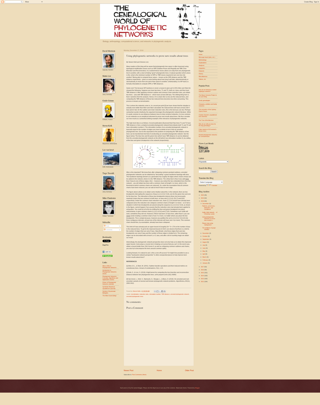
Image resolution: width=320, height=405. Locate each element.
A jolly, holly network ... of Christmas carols (209, 213)
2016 (202, 270)
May (204, 251)
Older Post (189, 370)
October (205, 236)
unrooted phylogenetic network (179, 294)
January (205, 263)
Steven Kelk (136, 291)
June (204, 248)
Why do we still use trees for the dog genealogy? (207, 124)
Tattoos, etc (202, 79)
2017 (202, 266)
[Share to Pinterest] (164, 291)
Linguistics (202, 68)
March (204, 257)
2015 (202, 272)
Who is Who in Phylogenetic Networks (109, 266)
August (204, 242)
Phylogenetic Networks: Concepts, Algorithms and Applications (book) (110, 278)
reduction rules (144, 294)
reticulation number (155, 294)
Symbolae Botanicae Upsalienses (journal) (108, 287)
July (203, 245)
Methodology (202, 60)
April (204, 254)
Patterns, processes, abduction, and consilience (208, 207)
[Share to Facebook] (162, 291)
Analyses (201, 65)
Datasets (201, 71)
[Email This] (155, 291)
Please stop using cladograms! (207, 224)
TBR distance (165, 294)
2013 (202, 278)
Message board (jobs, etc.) (207, 57)
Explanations (202, 62)
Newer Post (128, 370)
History (201, 73)
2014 (202, 275)
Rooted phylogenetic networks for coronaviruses (208, 135)
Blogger (197, 388)
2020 (202, 195)
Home (159, 370)
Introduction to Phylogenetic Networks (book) (109, 271)
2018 (202, 201)
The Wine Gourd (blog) (109, 295)
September (206, 239)
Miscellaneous (203, 76)
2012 (202, 281)
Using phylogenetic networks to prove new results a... (208, 218)
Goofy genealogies (204, 100)
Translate (214, 185)
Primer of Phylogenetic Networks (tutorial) (109, 283)
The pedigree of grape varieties (209, 228)
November (205, 233)
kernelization (135, 294)
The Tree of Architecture (206, 120)
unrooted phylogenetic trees (134, 296)
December (205, 203)
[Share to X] (160, 291)
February (205, 260)
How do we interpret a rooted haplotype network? (207, 90)
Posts (107, 226)
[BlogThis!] (157, 291)
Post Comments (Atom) (139, 374)
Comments (108, 229)
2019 (202, 198)
